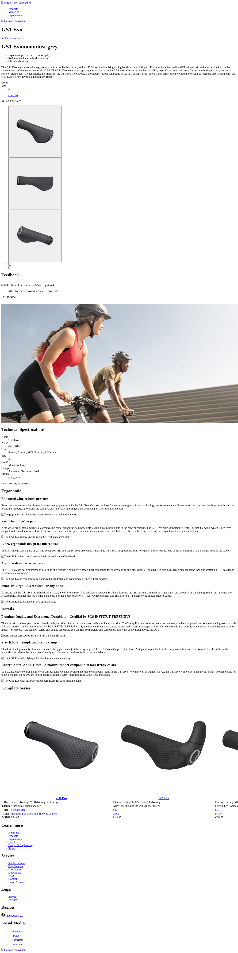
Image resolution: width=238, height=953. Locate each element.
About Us (13, 832)
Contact (12, 878)
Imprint (12, 896)
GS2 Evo (164, 798)
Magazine (13, 11)
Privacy (12, 899)
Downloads (14, 872)
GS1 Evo (61, 798)
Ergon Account (16, 882)
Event (11, 842)
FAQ (11, 875)
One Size (13, 95)
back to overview (10, 38)
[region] (119, 292)
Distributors (14, 869)
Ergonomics (15, 15)
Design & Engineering (20, 845)
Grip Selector (15, 866)
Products (13, 8)
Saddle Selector (16, 863)
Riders (12, 848)
